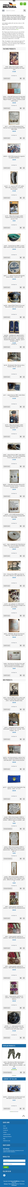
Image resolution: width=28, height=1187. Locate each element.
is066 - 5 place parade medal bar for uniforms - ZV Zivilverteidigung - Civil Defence (14, 997)
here (17, 29)
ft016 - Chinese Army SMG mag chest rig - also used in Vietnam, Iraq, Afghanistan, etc (14, 574)
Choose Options (8, 828)
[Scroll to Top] (24, 1116)
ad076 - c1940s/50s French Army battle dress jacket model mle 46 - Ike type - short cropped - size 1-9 (14, 729)
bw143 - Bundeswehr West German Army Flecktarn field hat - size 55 (14, 365)
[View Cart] (24, 4)
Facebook (4, 1175)
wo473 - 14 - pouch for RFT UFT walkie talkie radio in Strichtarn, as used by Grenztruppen (14, 187)
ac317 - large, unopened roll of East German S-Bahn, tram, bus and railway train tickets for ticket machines (14, 545)
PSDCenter (14, 1185)
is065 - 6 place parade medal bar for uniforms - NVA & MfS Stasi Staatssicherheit (14, 907)
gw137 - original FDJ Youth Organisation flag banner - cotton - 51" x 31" (14, 787)
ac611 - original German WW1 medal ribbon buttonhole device (14, 395)
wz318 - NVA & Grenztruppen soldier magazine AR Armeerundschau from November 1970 (14, 426)
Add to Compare (24, 78)
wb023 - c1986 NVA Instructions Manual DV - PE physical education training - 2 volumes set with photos (14, 486)
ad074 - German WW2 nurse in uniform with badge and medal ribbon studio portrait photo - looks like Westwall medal (14, 699)
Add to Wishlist (21, 78)
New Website (6, 1148)
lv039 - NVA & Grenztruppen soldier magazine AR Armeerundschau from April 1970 (14, 68)
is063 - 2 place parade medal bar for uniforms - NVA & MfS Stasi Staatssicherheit (14, 966)
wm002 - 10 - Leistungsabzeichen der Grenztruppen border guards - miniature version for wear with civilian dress (14, 1027)
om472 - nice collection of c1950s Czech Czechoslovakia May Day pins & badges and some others (14, 605)
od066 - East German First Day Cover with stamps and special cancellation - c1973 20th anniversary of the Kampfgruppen (14, 665)
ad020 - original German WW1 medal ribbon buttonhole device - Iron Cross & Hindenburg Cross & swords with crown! (14, 456)
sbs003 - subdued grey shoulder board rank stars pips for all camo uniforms (14, 1097)
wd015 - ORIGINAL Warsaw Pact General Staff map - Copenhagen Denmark (14, 634)
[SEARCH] (24, 10)
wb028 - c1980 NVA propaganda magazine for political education (14, 156)
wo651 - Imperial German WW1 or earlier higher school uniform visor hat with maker (14, 246)
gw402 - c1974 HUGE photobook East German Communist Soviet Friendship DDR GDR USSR (14, 516)
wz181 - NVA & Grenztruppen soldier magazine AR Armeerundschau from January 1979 (14, 217)
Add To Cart (6, 78)
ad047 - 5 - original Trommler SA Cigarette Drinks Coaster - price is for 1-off (14, 276)
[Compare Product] (21, 4)
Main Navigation (3, 10)
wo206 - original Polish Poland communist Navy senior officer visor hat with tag (14, 306)
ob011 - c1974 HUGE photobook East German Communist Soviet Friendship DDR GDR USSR (14, 128)
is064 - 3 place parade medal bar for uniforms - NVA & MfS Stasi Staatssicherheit (14, 937)
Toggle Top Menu (14, 0)
